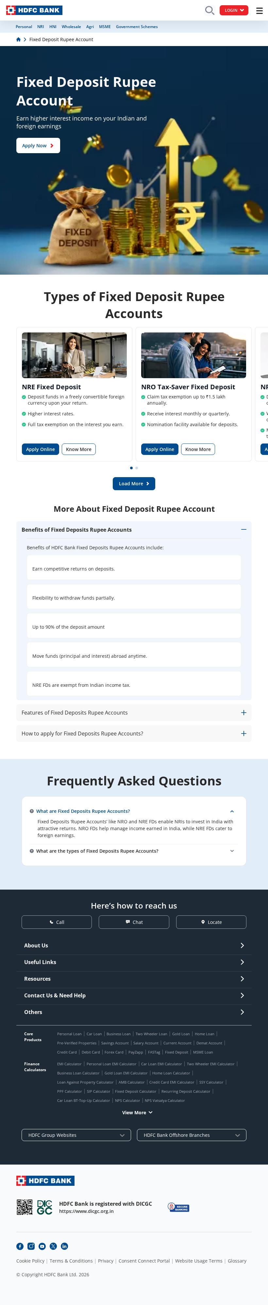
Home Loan (204, 1033)
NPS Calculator (127, 1100)
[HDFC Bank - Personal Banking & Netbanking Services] (45, 1181)
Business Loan (119, 1033)
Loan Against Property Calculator (85, 1082)
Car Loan (94, 1033)
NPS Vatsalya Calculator (165, 1100)
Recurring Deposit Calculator (185, 1091)
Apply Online (40, 449)
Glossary (237, 1261)
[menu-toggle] (259, 11)
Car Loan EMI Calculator (161, 1063)
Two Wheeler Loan (151, 1033)
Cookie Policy (30, 1261)
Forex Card (114, 1052)
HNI (53, 26)
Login (231, 10)
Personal (24, 26)
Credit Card (67, 1052)
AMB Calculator (132, 1082)
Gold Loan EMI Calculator (126, 1073)
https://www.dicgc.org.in (86, 1211)
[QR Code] (24, 1207)
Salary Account (146, 1042)
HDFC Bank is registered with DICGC (105, 1203)
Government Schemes (137, 26)
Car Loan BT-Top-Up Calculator (83, 1100)
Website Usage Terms (199, 1261)
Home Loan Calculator (171, 1073)
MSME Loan (203, 1052)
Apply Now (34, 145)
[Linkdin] (64, 1246)
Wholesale (71, 26)
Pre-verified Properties (76, 1042)
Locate (215, 922)
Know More (79, 449)
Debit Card (91, 1052)
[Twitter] (53, 1246)
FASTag (154, 1052)
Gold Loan (181, 1033)
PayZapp (135, 1052)
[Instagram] (31, 1246)
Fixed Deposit (176, 1052)
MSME (105, 26)
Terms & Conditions (71, 1261)
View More (134, 1112)
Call (60, 922)
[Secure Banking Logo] (178, 1207)
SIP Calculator (98, 1091)
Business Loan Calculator (78, 1073)
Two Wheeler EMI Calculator (211, 1063)
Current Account (177, 1042)
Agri (90, 26)
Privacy (105, 1261)
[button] (131, 468)
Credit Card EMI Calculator (171, 1082)
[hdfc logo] (34, 10)
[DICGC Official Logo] (45, 1207)
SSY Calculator (211, 1082)
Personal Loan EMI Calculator (112, 1063)
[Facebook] (20, 1246)
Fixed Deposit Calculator (136, 1091)
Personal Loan (69, 1033)
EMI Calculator (69, 1063)
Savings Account (115, 1042)
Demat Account (209, 1042)
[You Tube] (42, 1246)
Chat (138, 922)
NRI (40, 26)
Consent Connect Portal (144, 1261)
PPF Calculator (69, 1091)
